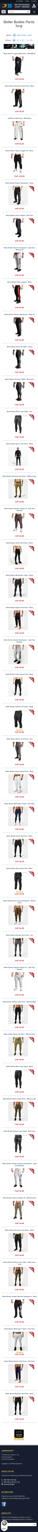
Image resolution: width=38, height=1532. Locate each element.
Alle (14, 35)
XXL (31, 40)
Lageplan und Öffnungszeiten (11, 1463)
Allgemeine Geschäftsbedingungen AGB (15, 1498)
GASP (29, 35)
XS (18, 40)
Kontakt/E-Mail (9, 1484)
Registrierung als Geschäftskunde (13, 1496)
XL (28, 40)
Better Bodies (21, 35)
